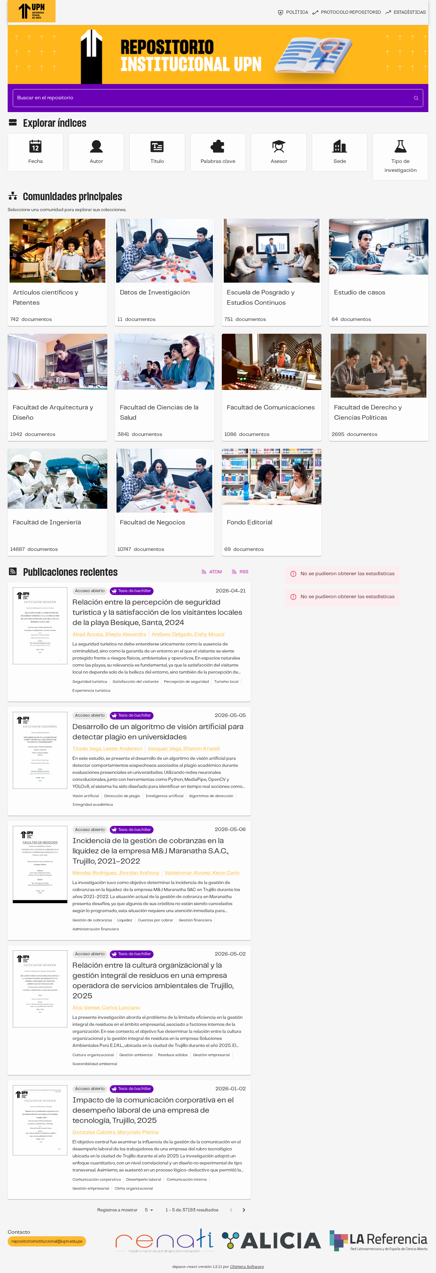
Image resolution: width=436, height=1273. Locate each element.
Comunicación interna (187, 1179)
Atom (215, 572)
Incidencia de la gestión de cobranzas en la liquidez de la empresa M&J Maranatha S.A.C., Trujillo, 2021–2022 (150, 851)
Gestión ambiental (136, 1055)
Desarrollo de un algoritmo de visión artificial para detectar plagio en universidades (158, 732)
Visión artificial (85, 796)
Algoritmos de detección (211, 796)
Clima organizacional (134, 1188)
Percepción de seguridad (186, 681)
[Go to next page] (243, 1210)
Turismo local (226, 681)
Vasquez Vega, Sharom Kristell (184, 748)
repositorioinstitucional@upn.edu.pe (46, 1241)
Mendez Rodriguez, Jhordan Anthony (115, 873)
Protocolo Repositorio (351, 12)
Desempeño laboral (143, 1179)
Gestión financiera (195, 920)
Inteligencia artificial (165, 796)
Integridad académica (92, 804)
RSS (244, 572)
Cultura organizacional (93, 1055)
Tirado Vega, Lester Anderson (107, 748)
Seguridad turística (89, 681)
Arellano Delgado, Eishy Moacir (188, 634)
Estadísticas (410, 12)
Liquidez (124, 920)
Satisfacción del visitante (136, 681)
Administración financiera (95, 929)
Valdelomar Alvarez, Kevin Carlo (202, 873)
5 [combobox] (146, 1210)
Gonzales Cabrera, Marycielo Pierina (115, 1132)
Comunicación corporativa (96, 1179)
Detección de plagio (122, 796)
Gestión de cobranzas (92, 920)
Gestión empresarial (211, 1055)
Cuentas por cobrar (155, 920)
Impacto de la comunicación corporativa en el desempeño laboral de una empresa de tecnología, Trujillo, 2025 (153, 1110)
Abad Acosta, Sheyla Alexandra (109, 634)
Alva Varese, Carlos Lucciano (106, 1007)
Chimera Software (247, 1267)
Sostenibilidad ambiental (94, 1064)
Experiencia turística (91, 690)
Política (297, 12)
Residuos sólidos (173, 1055)
